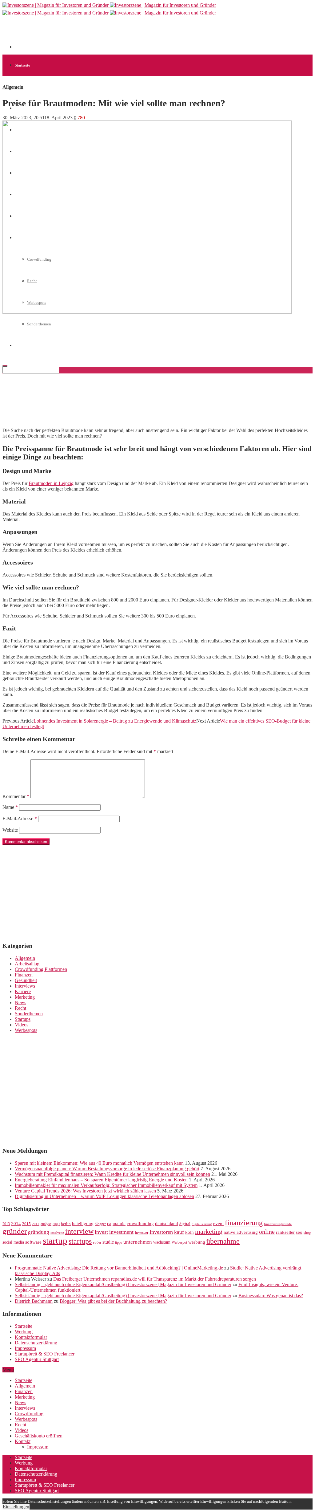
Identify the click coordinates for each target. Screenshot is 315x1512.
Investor (141, 1232)
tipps (118, 1242)
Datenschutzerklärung (36, 1342)
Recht (20, 1008)
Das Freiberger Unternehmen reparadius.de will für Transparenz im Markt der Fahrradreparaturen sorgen (154, 1279)
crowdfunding (140, 1223)
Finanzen (24, 974)
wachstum (161, 1242)
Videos (21, 1024)
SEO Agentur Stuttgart (37, 1359)
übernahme (223, 1241)
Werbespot (179, 1242)
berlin (66, 1224)
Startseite (22, 65)
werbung (196, 1242)
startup (55, 1240)
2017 (35, 1224)
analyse (46, 1224)
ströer (97, 1242)
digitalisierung (202, 1224)
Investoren (161, 1232)
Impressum (25, 1348)
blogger (100, 1224)
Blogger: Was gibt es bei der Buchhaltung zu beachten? (113, 1301)
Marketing (25, 997)
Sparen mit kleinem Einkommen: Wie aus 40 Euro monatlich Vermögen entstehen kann (99, 1163)
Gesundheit (26, 980)
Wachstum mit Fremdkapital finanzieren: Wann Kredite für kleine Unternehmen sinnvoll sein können (112, 1174)
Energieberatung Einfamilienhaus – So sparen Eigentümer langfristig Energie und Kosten (101, 1179)
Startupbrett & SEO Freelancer (44, 1353)
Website (10, 830)
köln (189, 1232)
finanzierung (244, 1223)
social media (13, 1242)
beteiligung (83, 1223)
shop (307, 1232)
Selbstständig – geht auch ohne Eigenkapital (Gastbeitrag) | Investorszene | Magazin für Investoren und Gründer (123, 1284)
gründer (14, 1231)
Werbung (24, 1331)
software (33, 1242)
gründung (38, 1232)
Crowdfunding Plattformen (41, 969)
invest (101, 1232)
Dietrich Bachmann (34, 1301)
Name (10, 807)
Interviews (25, 985)
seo (299, 1232)
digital (184, 1224)
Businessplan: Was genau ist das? (270, 1295)
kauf (179, 1232)
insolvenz (57, 1232)
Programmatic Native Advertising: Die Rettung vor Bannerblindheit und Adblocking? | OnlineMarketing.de (119, 1267)
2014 (16, 1223)
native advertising (241, 1232)
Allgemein (23, 86)
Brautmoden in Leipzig (51, 483)
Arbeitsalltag (27, 963)
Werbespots (26, 1030)
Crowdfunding (29, 1413)
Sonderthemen (39, 324)
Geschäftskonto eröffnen (38, 1435)
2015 (26, 1224)
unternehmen (137, 1242)
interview (79, 1231)
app (56, 1223)
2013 (6, 1224)
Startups (22, 1019)
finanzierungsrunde (278, 1224)
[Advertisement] (127, 34)
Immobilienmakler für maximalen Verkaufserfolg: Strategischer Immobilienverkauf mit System (106, 1185)
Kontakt (22, 1441)
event (218, 1223)
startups (80, 1241)
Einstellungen (16, 1506)
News (20, 1002)
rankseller (285, 1232)
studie (108, 1242)
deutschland (166, 1223)
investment (121, 1232)
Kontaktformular (31, 1337)
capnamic (116, 1223)
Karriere (23, 991)
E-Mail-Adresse (19, 818)
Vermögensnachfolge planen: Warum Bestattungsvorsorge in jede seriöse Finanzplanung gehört (107, 1168)
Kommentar (15, 796)
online (267, 1231)
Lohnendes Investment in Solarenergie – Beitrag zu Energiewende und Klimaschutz (115, 720)
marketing (208, 1231)
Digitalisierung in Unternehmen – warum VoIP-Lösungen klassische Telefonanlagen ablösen (104, 1196)
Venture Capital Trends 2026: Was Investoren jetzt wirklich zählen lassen (85, 1190)
